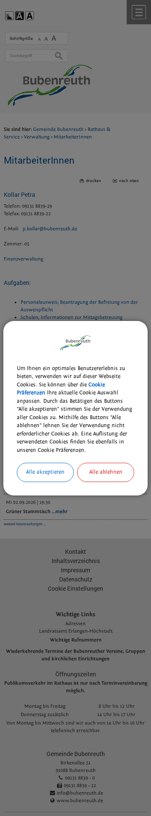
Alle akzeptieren (45, 472)
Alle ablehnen (105, 472)
